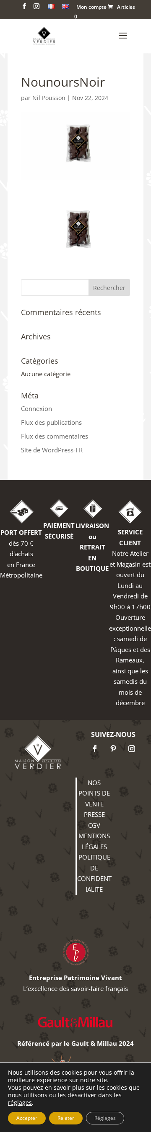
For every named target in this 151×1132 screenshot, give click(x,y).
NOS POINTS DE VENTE (94, 793)
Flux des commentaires (54, 436)
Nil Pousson (48, 98)
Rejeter (65, 1118)
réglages (20, 1102)
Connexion (36, 408)
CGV (94, 825)
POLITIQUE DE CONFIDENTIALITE (94, 873)
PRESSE (94, 814)
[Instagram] (131, 748)
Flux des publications (51, 422)
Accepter (26, 1118)
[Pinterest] (113, 748)
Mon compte (91, 7)
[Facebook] (95, 748)
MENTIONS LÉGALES (94, 841)
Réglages (105, 1118)
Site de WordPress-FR (52, 450)
